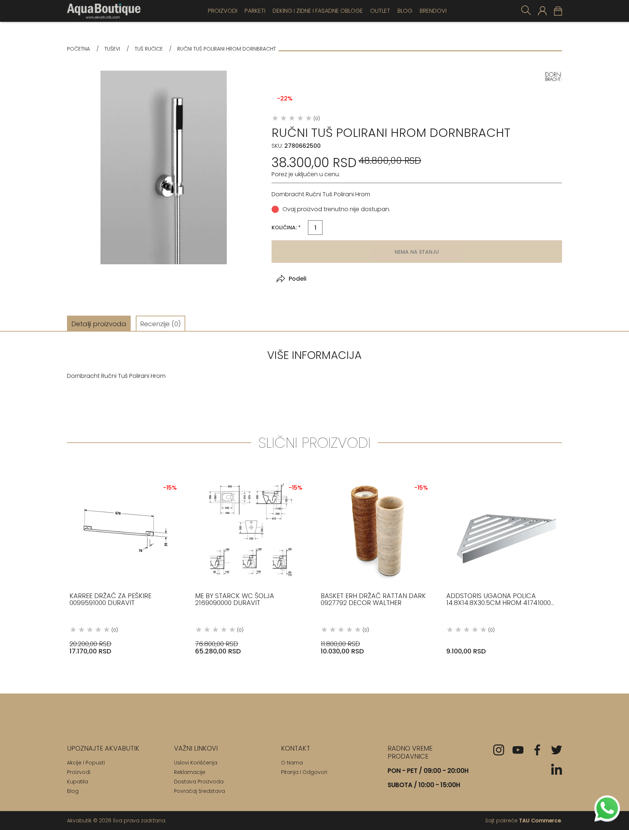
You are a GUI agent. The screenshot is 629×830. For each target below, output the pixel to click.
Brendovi (433, 11)
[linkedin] (556, 769)
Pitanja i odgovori (304, 772)
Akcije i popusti (86, 762)
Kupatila (77, 781)
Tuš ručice (149, 49)
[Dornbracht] (553, 76)
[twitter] (556, 749)
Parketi (255, 11)
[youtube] (518, 749)
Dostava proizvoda (198, 781)
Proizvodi (222, 11)
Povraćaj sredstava (199, 791)
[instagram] (498, 749)
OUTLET (380, 11)
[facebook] (537, 749)
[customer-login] (542, 10)
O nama (292, 762)
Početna (78, 49)
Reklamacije (189, 772)
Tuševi (112, 49)
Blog (404, 11)
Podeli (297, 278)
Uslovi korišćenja (195, 762)
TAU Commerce (540, 820)
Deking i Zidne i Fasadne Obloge (318, 11)
